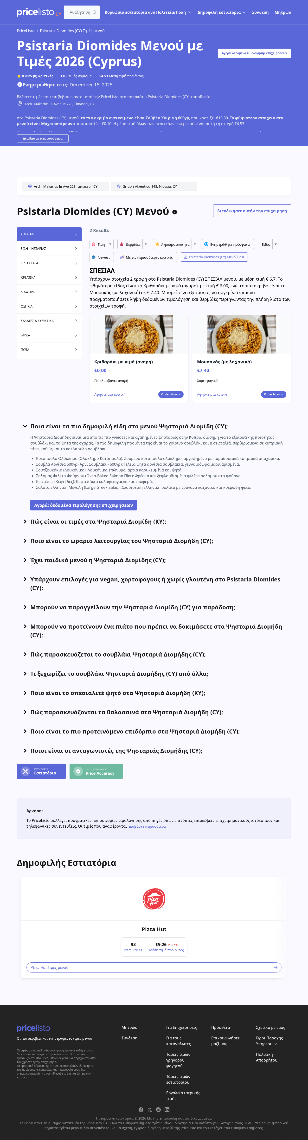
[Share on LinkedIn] (167, 1109)
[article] (154, 927)
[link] (154, 899)
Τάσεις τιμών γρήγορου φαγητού (178, 1060)
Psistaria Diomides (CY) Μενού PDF (217, 257)
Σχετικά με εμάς (270, 1027)
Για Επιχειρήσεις (181, 1027)
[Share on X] (149, 1109)
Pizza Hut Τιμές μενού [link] (50, 967)
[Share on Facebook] (141, 1109)
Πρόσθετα (220, 1027)
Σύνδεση (260, 12)
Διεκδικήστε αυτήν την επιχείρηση (252, 210)
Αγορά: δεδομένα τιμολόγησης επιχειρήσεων (254, 53)
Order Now (169, 394)
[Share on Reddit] (158, 1109)
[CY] (35, 12)
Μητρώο (283, 12)
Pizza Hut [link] (154, 929)
